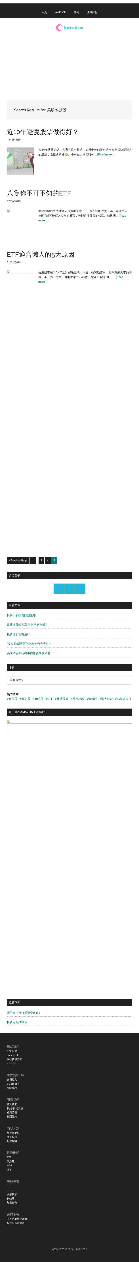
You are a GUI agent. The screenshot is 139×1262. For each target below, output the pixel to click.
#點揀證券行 (123, 699)
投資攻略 (12, 1141)
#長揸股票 (61, 699)
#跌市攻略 (77, 699)
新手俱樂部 (13, 1132)
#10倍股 (38, 699)
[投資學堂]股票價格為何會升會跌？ (29, 643)
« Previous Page (18, 561)
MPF (9, 1165)
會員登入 (12, 1079)
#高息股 (25, 699)
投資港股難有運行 (18, 634)
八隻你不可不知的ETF (39, 193)
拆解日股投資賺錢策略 (21, 615)
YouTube (12, 1050)
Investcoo (81, 1249)
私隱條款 (12, 1116)
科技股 (10, 1198)
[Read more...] (105, 154)
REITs (10, 1190)
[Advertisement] (69, 66)
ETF (9, 1157)
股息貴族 (12, 1194)
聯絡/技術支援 (15, 1108)
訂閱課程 (12, 1087)
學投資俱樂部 (14, 1059)
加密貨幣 (12, 1202)
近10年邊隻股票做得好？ (43, 132)
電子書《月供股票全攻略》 (24, 1013)
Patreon (11, 1063)
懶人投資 (12, 1137)
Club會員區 (13, 1083)
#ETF (49, 699)
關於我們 (12, 1104)
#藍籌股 (91, 699)
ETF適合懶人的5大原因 (41, 254)
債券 (9, 1169)
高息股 (10, 1161)
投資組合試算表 (17, 1022)
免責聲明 (12, 1112)
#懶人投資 (106, 699)
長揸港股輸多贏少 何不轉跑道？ (27, 624)
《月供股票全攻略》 (18, 1218)
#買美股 (12, 699)
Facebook (12, 1055)
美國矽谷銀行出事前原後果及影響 (28, 653)
